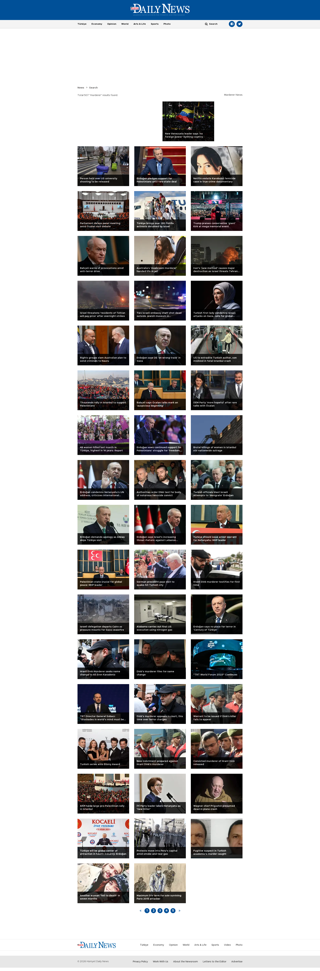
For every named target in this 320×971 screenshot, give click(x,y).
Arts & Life (140, 24)
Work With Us (160, 962)
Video (227, 945)
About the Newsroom (185, 962)
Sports (154, 24)
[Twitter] (239, 24)
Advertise (236, 962)
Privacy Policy (140, 962)
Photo (167, 24)
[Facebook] (232, 24)
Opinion (111, 24)
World (124, 24)
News (81, 88)
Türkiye (82, 24)
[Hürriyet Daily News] (160, 9)
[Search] (206, 23)
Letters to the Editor (214, 962)
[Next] (179, 910)
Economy (97, 24)
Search (93, 88)
